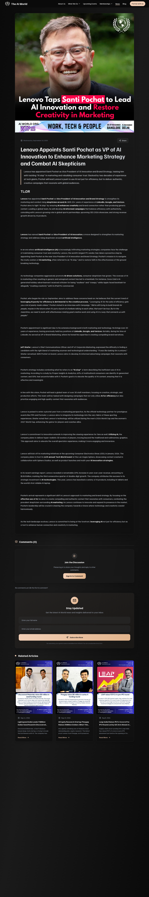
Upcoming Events (90, 4)
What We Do (73, 4)
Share (124, 140)
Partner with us (137, 4)
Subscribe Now (76, 637)
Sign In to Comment (74, 576)
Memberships (105, 4)
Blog (124, 4)
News (117, 4)
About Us (61, 4)
